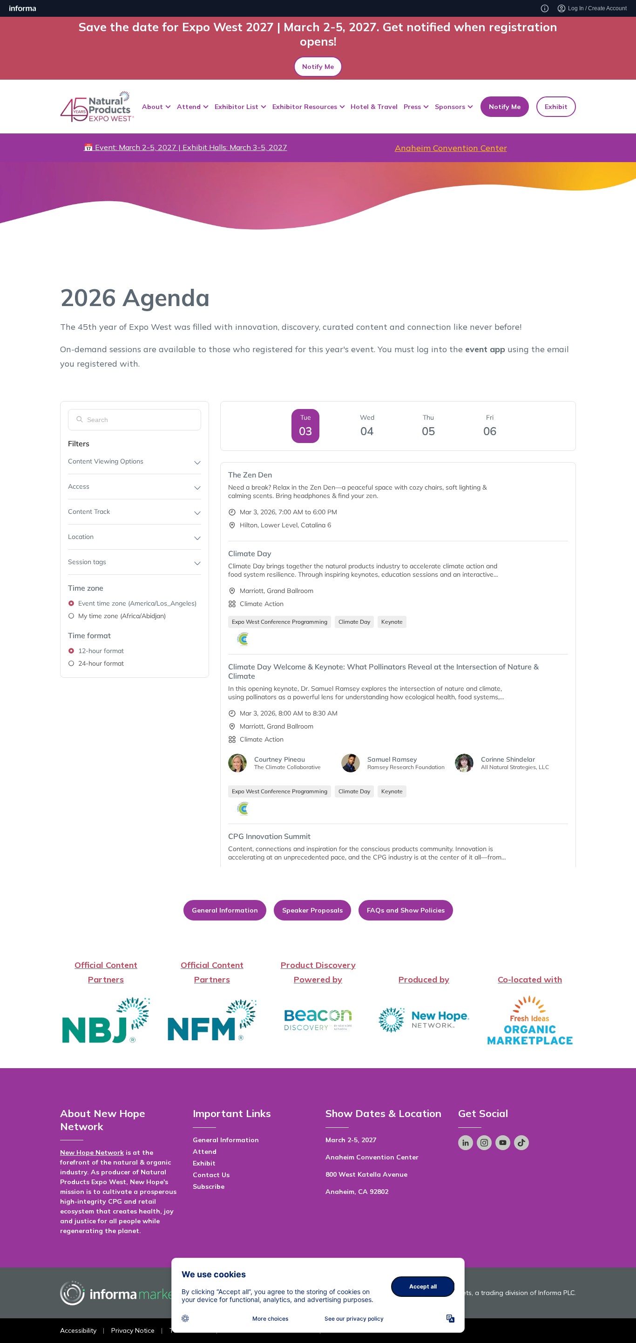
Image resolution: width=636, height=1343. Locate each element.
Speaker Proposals (312, 910)
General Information (225, 910)
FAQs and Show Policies (406, 910)
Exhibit (556, 106)
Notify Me (318, 66)
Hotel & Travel (374, 106)
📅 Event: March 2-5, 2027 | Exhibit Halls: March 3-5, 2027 (185, 147)
